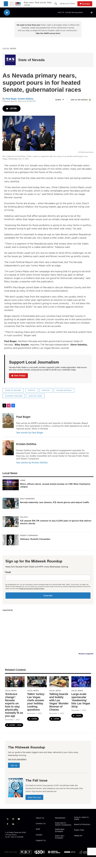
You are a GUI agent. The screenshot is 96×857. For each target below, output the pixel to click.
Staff (38, 829)
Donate (86, 3)
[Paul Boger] (8, 420)
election (46, 390)
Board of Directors (82, 825)
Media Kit (78, 836)
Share (58, 100)
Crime (22, 480)
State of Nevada (31, 60)
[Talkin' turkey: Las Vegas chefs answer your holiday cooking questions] (37, 681)
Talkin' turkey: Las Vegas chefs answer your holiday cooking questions (36, 701)
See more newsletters (17, 759)
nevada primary (64, 390)
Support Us (41, 841)
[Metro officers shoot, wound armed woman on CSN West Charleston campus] (10, 484)
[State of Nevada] (10, 60)
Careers (39, 835)
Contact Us (41, 824)
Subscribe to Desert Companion (63, 824)
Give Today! (19, 376)
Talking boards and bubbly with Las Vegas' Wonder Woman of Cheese (59, 701)
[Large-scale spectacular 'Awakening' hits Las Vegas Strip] (81, 681)
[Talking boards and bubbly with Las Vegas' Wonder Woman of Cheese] (59, 681)
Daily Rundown (27, 499)
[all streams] (92, 12)
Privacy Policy (11, 835)
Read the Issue (34, 797)
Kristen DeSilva (25, 99)
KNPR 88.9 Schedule (59, 831)
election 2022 (35, 396)
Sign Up (13, 765)
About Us (40, 818)
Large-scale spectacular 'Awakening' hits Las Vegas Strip (80, 700)
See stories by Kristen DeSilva (32, 462)
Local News (9, 48)
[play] (7, 12)
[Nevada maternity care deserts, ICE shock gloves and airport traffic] (10, 503)
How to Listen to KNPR (81, 818)
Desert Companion (29, 535)
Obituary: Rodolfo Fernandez (35, 539)
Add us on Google (79, 100)
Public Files (79, 830)
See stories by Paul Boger (29, 432)
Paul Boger (11, 99)
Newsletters (67, 3)
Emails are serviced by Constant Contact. (31, 588)
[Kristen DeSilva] (8, 447)
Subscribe (48, 595)
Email (8, 572)
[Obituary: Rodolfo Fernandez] (10, 540)
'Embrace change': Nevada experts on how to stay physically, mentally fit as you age (14, 704)
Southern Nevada (13, 396)
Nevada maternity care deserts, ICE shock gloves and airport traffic (54, 502)
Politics (31, 390)
